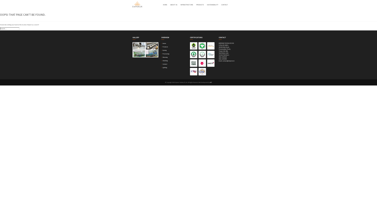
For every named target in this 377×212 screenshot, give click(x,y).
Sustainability (212, 5)
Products (200, 5)
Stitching (165, 61)
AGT (211, 82)
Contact (224, 5)
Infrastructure (186, 5)
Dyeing (165, 50)
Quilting (165, 67)
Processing (166, 54)
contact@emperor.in (228, 61)
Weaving (165, 57)
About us (173, 5)
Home (165, 5)
